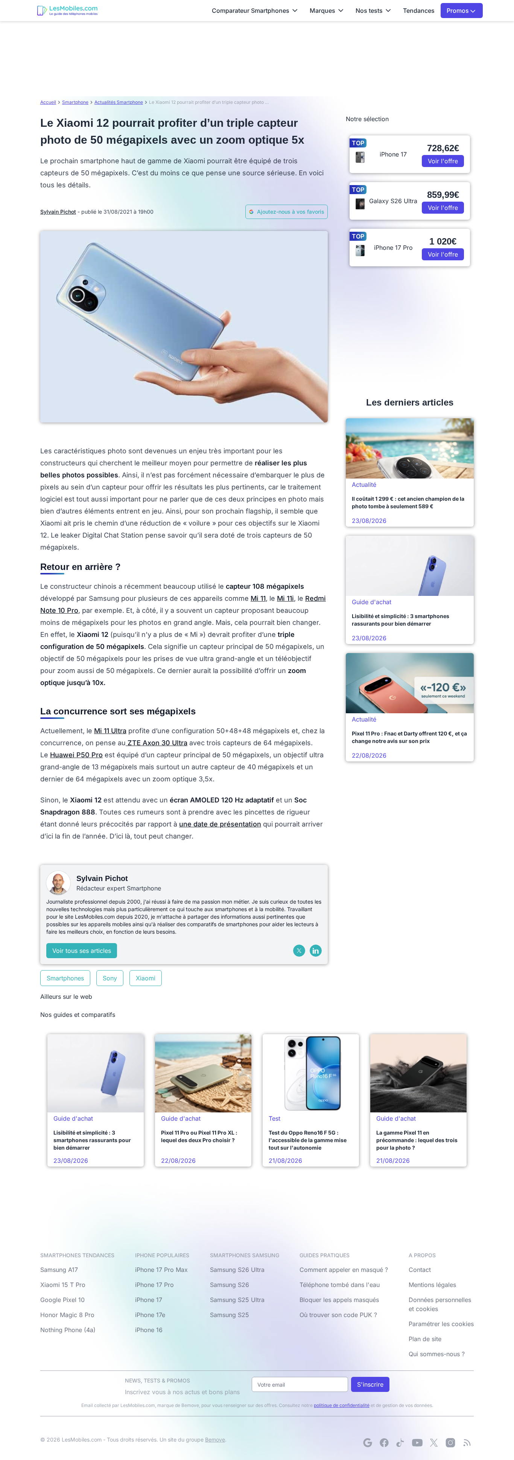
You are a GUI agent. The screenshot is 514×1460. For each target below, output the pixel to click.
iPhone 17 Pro (154, 1284)
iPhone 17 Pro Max (161, 1269)
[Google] (367, 1442)
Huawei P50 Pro (76, 755)
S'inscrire (370, 1384)
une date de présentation (220, 824)
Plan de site (425, 1339)
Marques (322, 10)
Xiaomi (145, 978)
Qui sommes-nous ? (437, 1354)
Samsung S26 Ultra (237, 1269)
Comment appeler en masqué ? (344, 1269)
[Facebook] (384, 1442)
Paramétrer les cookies (441, 1324)
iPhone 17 (148, 1300)
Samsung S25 (229, 1315)
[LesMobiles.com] (67, 10)
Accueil (48, 102)
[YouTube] (417, 1442)
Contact (420, 1269)
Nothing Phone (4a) (68, 1330)
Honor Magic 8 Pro (67, 1315)
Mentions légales (432, 1284)
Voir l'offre (443, 161)
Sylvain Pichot (58, 211)
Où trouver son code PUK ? (338, 1315)
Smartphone (75, 102)
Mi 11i (285, 598)
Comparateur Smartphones (250, 10)
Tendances (419, 10)
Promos (458, 10)
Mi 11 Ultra (110, 731)
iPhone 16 (149, 1330)
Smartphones (65, 978)
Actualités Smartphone (118, 102)
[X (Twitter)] (299, 951)
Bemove (215, 1439)
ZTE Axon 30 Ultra (156, 743)
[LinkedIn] (316, 951)
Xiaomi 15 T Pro (62, 1284)
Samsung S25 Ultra (237, 1300)
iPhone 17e (150, 1315)
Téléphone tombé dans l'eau (340, 1284)
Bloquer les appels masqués (339, 1300)
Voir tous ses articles (81, 950)
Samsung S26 (229, 1284)
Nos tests (369, 10)
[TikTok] (401, 1442)
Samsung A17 (59, 1269)
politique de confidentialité (342, 1405)
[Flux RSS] (467, 1442)
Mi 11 (258, 598)
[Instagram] (450, 1442)
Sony (110, 978)
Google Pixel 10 (62, 1300)
